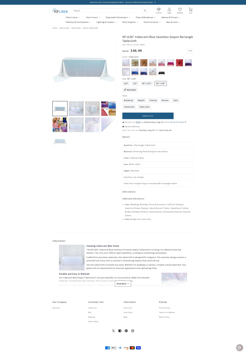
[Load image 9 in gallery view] (60, 140)
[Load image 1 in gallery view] (60, 108)
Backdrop (128, 100)
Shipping (91, 317)
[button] (73, 17)
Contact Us (92, 308)
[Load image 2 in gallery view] (76, 108)
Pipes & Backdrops (144, 17)
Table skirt (144, 107)
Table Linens (72, 17)
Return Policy (164, 317)
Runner (165, 100)
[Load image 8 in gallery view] (108, 124)
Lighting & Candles (105, 22)
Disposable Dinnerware (117, 17)
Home (55, 28)
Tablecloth (129, 107)
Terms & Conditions (167, 312)
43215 (138, 122)
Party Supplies (129, 22)
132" (135, 83)
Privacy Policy (164, 308)
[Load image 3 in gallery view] (92, 108)
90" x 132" (146, 83)
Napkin (141, 100)
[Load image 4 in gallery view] (108, 108)
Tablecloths (76, 28)
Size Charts (128, 312)
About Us (56, 308)
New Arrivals (172, 22)
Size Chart (131, 89)
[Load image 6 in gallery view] (76, 124)
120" (126, 83)
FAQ (89, 312)
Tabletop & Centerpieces (77, 22)
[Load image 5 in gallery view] (60, 124)
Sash (175, 100)
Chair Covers (92, 17)
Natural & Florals (170, 17)
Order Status (93, 321)
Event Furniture (151, 22)
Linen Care (128, 308)
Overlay (153, 100)
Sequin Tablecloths (90, 28)
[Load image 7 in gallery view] (92, 124)
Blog (125, 317)
